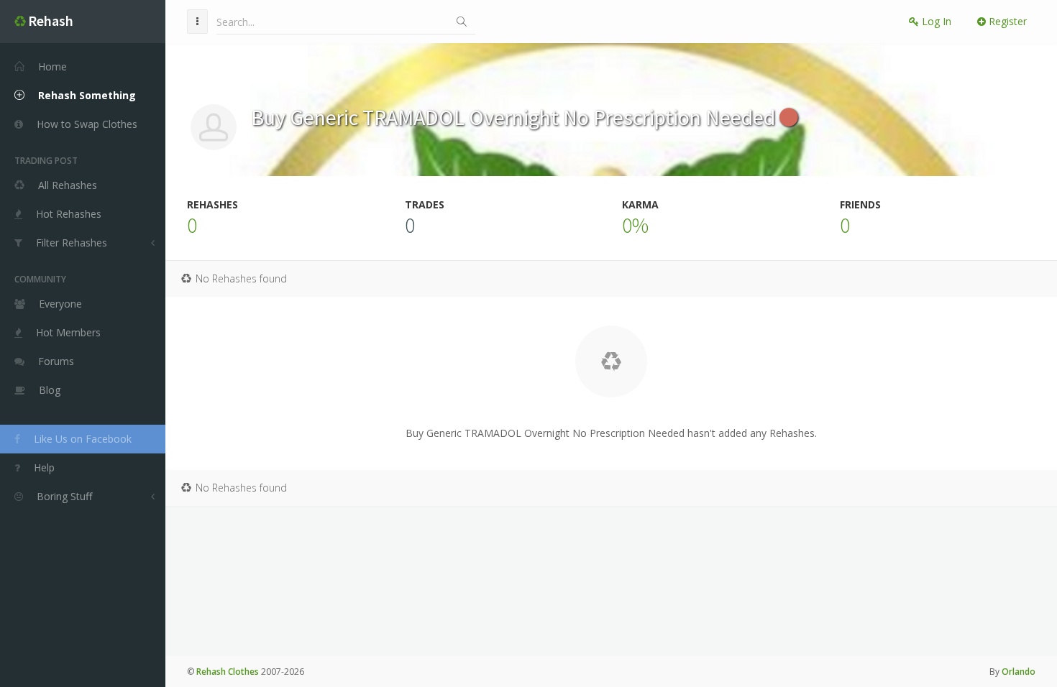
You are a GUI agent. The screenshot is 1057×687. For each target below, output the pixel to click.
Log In (935, 21)
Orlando (1018, 671)
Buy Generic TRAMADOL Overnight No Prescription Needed (515, 117)
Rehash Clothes (227, 671)
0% (635, 225)
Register (1006, 21)
